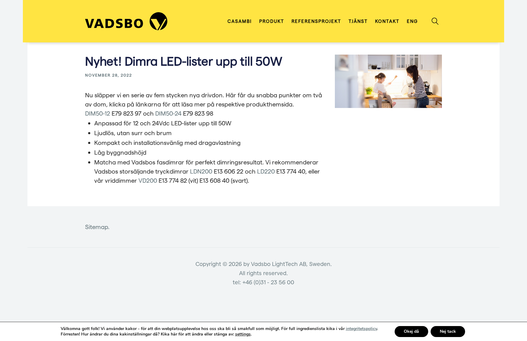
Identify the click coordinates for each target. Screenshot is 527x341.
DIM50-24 (168, 113)
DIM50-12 (97, 113)
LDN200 (201, 171)
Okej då (411, 331)
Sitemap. (97, 226)
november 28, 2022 (108, 75)
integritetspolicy (361, 329)
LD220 (266, 171)
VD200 (147, 180)
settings (243, 334)
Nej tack (448, 331)
